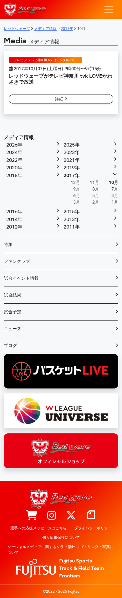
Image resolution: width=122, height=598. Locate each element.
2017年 (72, 175)
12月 (75, 182)
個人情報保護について (61, 537)
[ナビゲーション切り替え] (108, 9)
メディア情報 (19, 137)
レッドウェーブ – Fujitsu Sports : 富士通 (25, 9)
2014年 (14, 219)
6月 (76, 195)
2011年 (72, 227)
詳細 (60, 99)
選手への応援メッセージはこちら (38, 528)
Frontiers (69, 576)
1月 (114, 202)
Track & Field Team (81, 568)
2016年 (14, 212)
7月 (114, 189)
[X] (71, 516)
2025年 (72, 145)
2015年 (72, 212)
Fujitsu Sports (75, 561)
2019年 (72, 168)
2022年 (14, 160)
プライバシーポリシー (93, 528)
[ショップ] (31, 516)
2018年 (14, 175)
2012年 (14, 227)
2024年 (14, 152)
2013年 (72, 219)
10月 (113, 182)
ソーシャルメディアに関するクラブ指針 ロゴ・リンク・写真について (61, 550)
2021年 (72, 160)
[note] (91, 516)
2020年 (14, 168)
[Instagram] (51, 516)
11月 (94, 182)
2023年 (72, 152)
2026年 (14, 145)
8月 (95, 189)
